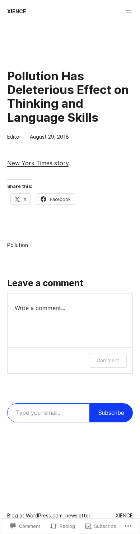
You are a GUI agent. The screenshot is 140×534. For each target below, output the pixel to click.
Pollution (17, 245)
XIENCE (16, 11)
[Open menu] (128, 11)
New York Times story (38, 163)
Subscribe (111, 412)
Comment (108, 360)
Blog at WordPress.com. (35, 516)
